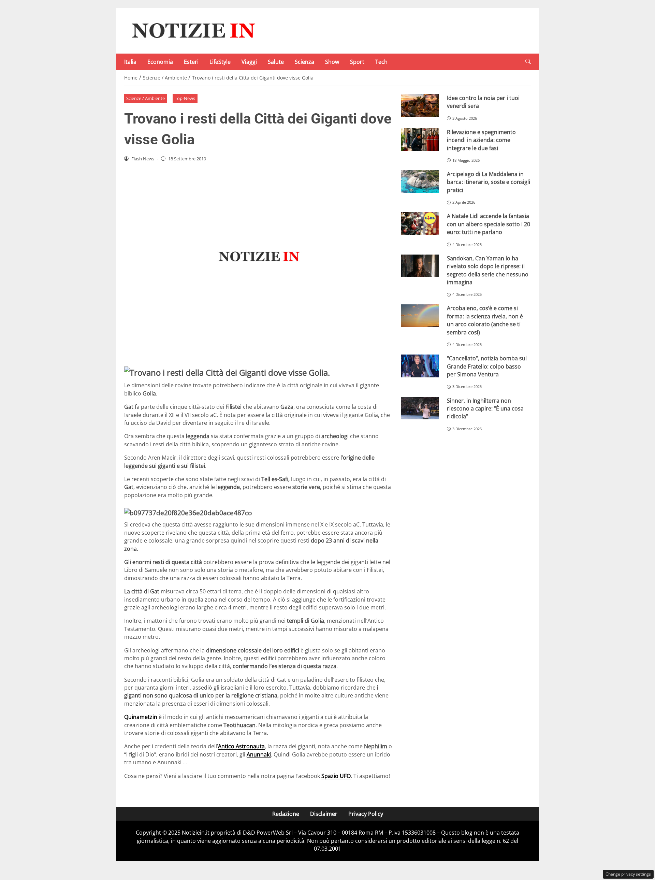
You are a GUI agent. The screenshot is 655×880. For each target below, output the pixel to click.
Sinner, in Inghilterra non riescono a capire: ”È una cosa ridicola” (485, 408)
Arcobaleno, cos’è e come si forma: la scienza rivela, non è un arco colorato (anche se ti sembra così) (485, 320)
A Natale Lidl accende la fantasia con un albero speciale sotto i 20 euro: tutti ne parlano (488, 224)
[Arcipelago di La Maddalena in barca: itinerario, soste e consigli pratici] (420, 181)
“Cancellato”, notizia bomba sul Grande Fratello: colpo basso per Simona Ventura (487, 366)
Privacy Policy (365, 814)
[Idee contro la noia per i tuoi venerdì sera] (420, 105)
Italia (130, 62)
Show (332, 62)
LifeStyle (220, 62)
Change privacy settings (628, 874)
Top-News (185, 98)
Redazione (285, 814)
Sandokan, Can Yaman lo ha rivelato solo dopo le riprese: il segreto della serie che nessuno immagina (487, 270)
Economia (160, 62)
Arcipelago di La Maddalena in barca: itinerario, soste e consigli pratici (488, 182)
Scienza (304, 62)
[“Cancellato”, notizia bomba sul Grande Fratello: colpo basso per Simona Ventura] (420, 366)
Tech (381, 62)
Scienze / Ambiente (145, 98)
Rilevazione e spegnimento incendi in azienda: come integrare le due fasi (481, 140)
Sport (357, 62)
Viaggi (249, 62)
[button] (528, 62)
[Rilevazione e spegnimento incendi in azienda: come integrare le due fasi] (420, 139)
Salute (276, 62)
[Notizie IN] (192, 30)
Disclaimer (323, 814)
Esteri (191, 62)
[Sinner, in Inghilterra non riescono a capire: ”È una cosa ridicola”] (420, 408)
